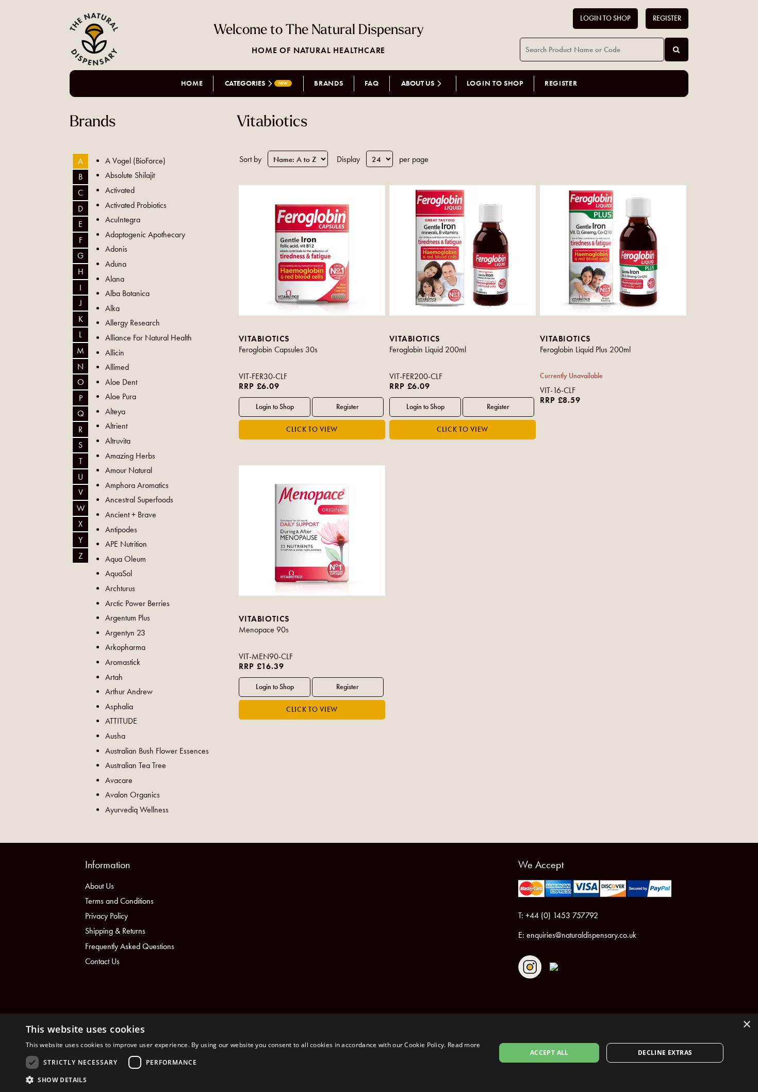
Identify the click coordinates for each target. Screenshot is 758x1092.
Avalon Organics (132, 795)
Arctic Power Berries (137, 603)
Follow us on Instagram (529, 967)
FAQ (372, 83)
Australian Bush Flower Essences (157, 751)
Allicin (114, 352)
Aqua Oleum (125, 559)
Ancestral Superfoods (139, 499)
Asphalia (119, 706)
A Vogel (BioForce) (135, 161)
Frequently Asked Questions (129, 946)
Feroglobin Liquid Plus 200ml (585, 349)
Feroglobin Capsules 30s (278, 349)
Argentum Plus (127, 618)
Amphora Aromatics (137, 485)
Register (667, 18)
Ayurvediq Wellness (137, 809)
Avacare (119, 780)
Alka (112, 308)
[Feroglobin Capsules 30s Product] (311, 250)
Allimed (117, 367)
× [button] (746, 1025)
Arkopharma (125, 647)
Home (192, 83)
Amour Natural (128, 470)
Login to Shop (605, 18)
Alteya (115, 411)
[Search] (676, 49)
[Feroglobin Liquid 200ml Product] (462, 250)
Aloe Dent (121, 382)
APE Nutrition (126, 544)
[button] (253, 1079)
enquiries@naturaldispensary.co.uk (581, 935)
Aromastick (122, 662)
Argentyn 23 (125, 633)
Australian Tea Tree (135, 765)
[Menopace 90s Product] (311, 530)
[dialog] (379, 1053)
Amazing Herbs (130, 456)
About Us (99, 886)
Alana (114, 279)
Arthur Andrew (129, 691)
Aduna (115, 264)
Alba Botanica (127, 293)
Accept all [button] (549, 1052)
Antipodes (121, 529)
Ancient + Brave (130, 514)
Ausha (115, 736)
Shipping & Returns (115, 931)
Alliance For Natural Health (148, 338)
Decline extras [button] (665, 1052)
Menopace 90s (264, 629)
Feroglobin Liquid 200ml (427, 349)
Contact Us (102, 961)
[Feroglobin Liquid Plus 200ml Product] (613, 250)
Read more (464, 1044)
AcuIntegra (122, 219)
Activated (120, 190)
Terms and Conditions (119, 901)
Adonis (116, 249)
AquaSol (118, 573)
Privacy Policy (106, 916)
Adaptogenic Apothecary (145, 234)
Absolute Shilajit (130, 175)
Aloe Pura (120, 396)
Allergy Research (132, 323)
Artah (114, 677)
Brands (328, 83)
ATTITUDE (121, 721)
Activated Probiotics (136, 205)
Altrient (116, 426)
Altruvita (117, 441)
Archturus (120, 588)
